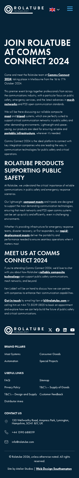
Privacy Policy (12, 387)
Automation (11, 361)
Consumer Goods (50, 354)
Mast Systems (12, 354)
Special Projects (49, 361)
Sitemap (44, 380)
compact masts (33, 202)
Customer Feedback (51, 394)
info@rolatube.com (23, 442)
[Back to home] (24, 12)
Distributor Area (13, 401)
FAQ (7, 380)
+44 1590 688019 (23, 432)
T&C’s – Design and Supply (20, 394)
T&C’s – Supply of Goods (54, 387)
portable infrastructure (19, 133)
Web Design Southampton (54, 469)
